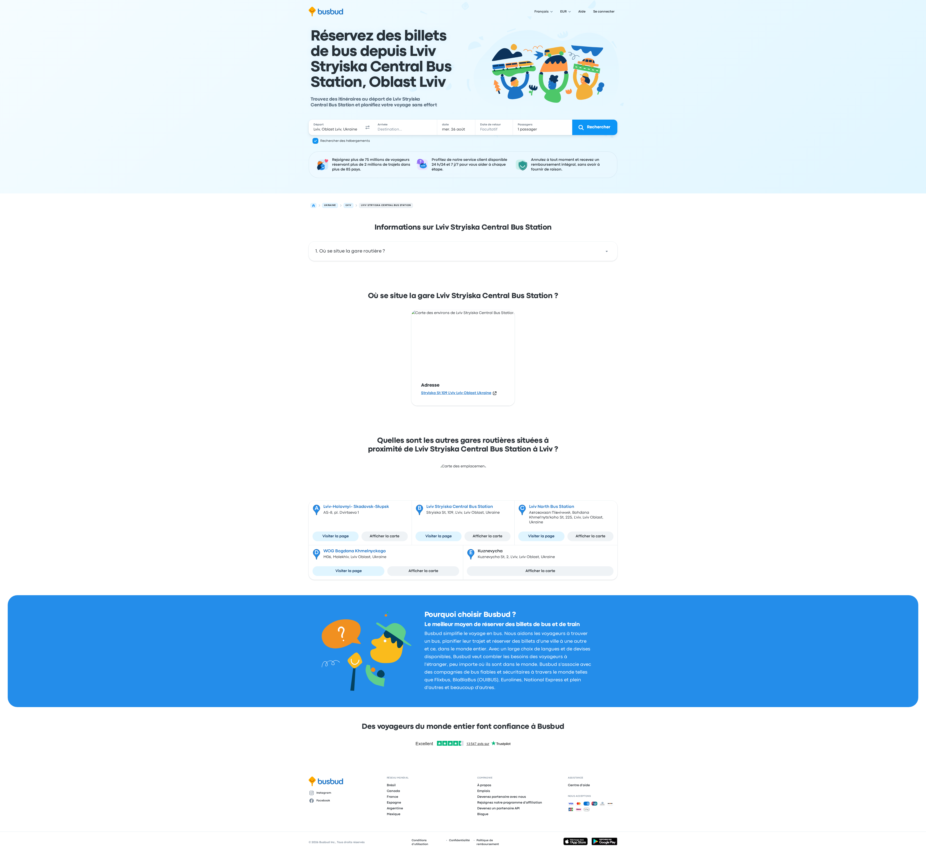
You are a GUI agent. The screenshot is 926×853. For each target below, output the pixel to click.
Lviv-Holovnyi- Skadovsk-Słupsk (356, 507)
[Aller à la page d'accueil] (326, 11)
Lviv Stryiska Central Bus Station (459, 507)
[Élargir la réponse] (607, 251)
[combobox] (335, 127)
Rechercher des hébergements (345, 140)
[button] (367, 127)
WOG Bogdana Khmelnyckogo (354, 551)
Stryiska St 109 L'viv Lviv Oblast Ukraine (456, 393)
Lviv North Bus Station (551, 507)
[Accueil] (313, 205)
